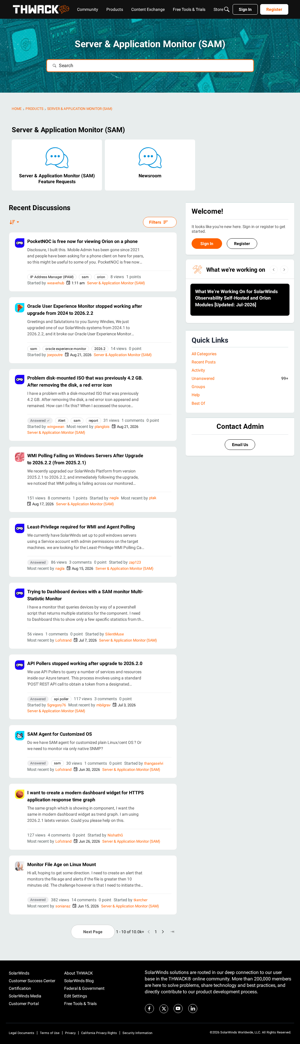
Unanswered (240, 378)
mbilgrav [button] (103, 705)
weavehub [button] (55, 283)
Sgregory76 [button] (56, 705)
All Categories (204, 353)
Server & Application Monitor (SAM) (116, 283)
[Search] (226, 9)
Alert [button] (61, 421)
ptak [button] (152, 498)
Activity (198, 370)
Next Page (93, 931)
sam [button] (85, 277)
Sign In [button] (206, 243)
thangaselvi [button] (153, 763)
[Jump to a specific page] (172, 931)
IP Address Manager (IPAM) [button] (52, 277)
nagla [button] (114, 498)
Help (196, 394)
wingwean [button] (55, 426)
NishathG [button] (115, 835)
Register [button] (242, 243)
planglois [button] (102, 426)
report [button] (93, 421)
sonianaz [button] (62, 906)
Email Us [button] (240, 444)
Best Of (198, 403)
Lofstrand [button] (63, 640)
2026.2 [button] (99, 349)
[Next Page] (163, 931)
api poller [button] (61, 699)
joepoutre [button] (55, 355)
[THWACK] (41, 9)
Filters (155, 222)
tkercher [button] (140, 900)
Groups (198, 386)
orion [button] (101, 277)
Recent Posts (204, 362)
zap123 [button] (135, 562)
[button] (19, 243)
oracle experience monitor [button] (65, 349)
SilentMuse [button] (114, 634)
